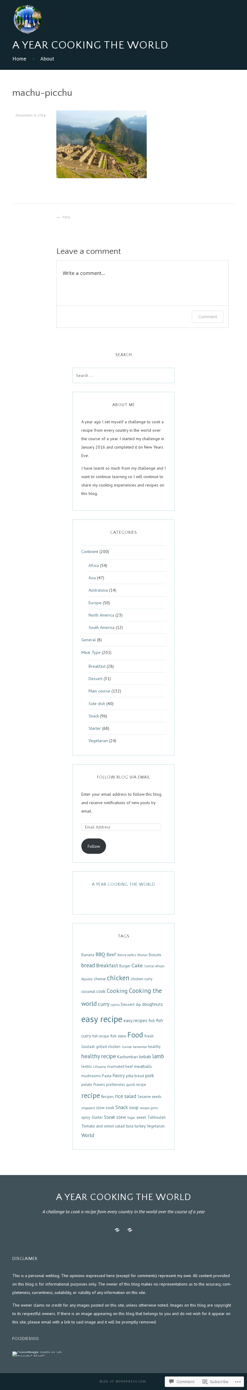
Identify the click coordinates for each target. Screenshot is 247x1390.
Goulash (88, 1046)
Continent (89, 551)
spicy (85, 1117)
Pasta (106, 1075)
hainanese (140, 1047)
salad (130, 1096)
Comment (207, 316)
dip (138, 1004)
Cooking (117, 990)
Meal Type (91, 652)
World (87, 1135)
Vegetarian (98, 740)
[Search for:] (123, 375)
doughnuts (152, 1004)
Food (135, 1035)
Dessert (95, 678)
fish (152, 1020)
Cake (137, 965)
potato (86, 1084)
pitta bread (135, 1075)
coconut (88, 991)
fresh (149, 1036)
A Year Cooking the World (90, 45)
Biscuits (155, 954)
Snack (94, 716)
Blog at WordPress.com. (123, 1381)
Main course (99, 691)
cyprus (115, 1005)
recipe (90, 1095)
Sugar (131, 1117)
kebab (145, 1056)
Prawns (99, 1084)
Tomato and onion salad (103, 1126)
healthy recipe (98, 1056)
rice (119, 1096)
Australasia (98, 590)
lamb (158, 1056)
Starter (95, 728)
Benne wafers (126, 955)
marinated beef (120, 1066)
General (88, 639)
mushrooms (91, 1075)
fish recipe (100, 1036)
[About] (130, 1230)
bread (88, 965)
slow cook (105, 1107)
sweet (141, 1117)
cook (100, 991)
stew (121, 1117)
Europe (95, 602)
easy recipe (101, 1019)
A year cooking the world (123, 884)
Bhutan (142, 955)
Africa (94, 565)
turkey (140, 1126)
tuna (129, 1126)
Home (19, 58)
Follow (94, 846)
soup (134, 1107)
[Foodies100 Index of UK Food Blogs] (37, 1353)
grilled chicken (108, 1046)
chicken (118, 977)
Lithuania (99, 1067)
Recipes (107, 1096)
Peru (66, 217)
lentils (86, 1066)
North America (101, 615)
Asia (92, 577)
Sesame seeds (149, 1096)
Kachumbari (127, 1056)
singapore (88, 1108)
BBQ (100, 954)
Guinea (127, 1047)
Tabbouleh (156, 1117)
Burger (124, 965)
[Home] (117, 1230)
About (47, 58)
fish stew (118, 1036)
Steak (109, 1117)
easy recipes (135, 1020)
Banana (87, 954)
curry (103, 1003)
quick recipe (136, 1084)
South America (101, 627)
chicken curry (141, 978)
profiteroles (115, 1084)
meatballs (143, 1066)
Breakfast (97, 666)
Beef (111, 954)
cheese (100, 978)
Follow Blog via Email (123, 777)
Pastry (119, 1075)
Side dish (97, 703)
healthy (154, 1046)
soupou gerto (149, 1108)
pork (149, 1075)
